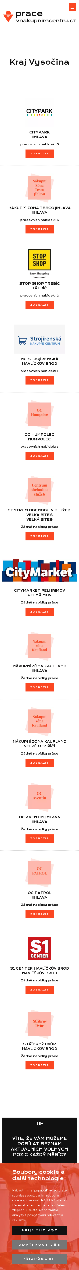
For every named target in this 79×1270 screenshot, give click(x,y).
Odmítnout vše (39, 1244)
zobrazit (39, 153)
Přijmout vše (39, 1230)
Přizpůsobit (39, 1259)
